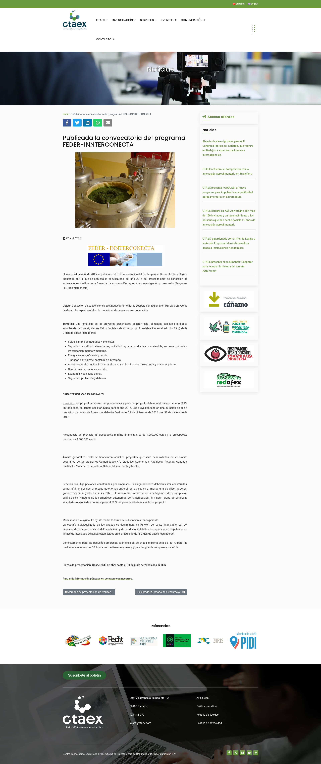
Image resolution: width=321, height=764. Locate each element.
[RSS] (255, 752)
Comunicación (191, 20)
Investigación (122, 20)
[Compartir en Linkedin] (87, 122)
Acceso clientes (220, 116)
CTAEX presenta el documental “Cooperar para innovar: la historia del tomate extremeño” (227, 266)
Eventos (167, 20)
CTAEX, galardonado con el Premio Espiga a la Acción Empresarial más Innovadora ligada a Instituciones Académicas (228, 243)
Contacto (104, 39)
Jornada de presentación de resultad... (90, 592)
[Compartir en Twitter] (77, 122)
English (254, 3)
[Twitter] (235, 752)
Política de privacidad (209, 723)
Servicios (147, 20)
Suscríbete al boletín (84, 675)
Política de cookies (207, 714)
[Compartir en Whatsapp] (97, 122)
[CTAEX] (75, 19)
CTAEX (100, 20)
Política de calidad (207, 706)
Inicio (66, 114)
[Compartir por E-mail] (107, 122)
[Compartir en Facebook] (67, 122)
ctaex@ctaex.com (140, 723)
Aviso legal (202, 697)
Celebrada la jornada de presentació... (159, 592)
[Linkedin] (242, 752)
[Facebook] (229, 752)
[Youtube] (249, 752)
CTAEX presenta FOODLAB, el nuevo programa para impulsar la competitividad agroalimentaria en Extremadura (227, 192)
